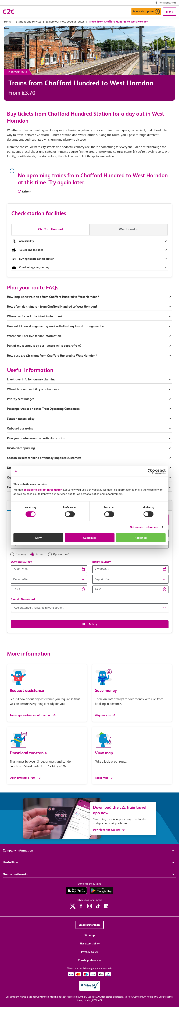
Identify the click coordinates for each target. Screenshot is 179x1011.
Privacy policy (89, 952)
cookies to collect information (43, 489)
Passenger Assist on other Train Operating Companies (43, 408)
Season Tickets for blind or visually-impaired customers (44, 458)
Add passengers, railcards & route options (39, 607)
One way (21, 554)
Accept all (141, 537)
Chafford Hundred (50, 229)
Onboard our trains (20, 428)
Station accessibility (20, 418)
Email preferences (90, 924)
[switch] (70, 514)
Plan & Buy (89, 624)
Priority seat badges (20, 399)
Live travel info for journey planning (31, 379)
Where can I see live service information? (34, 336)
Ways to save (103, 715)
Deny (38, 537)
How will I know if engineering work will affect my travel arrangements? (55, 326)
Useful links (10, 862)
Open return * (61, 554)
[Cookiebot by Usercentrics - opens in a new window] (150, 471)
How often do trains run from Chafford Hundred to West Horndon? (52, 306)
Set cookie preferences (144, 527)
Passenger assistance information (31, 715)
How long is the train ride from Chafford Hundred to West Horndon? (53, 297)
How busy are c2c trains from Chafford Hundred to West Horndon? (52, 355)
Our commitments (15, 874)
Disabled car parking (21, 448)
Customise (89, 537)
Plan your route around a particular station (36, 438)
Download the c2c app (106, 829)
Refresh (26, 191)
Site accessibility (90, 943)
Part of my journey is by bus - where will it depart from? (44, 345)
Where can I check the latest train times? (34, 316)
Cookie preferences (89, 960)
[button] (49, 579)
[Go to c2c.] (7, 21)
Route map (102, 777)
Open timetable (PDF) (23, 777)
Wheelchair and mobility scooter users (33, 389)
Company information (18, 850)
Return (40, 554)
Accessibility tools (167, 2)
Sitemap (89, 935)
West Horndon (128, 229)
